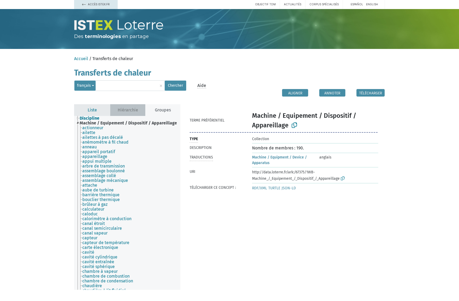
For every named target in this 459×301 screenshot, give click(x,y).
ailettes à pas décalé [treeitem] (102, 137)
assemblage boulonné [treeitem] (103, 171)
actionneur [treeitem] (92, 128)
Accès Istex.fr (98, 4)
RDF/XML (259, 188)
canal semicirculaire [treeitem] (102, 228)
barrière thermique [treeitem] (101, 195)
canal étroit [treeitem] (93, 223)
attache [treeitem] (89, 185)
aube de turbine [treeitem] (98, 190)
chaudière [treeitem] (92, 285)
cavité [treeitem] (88, 252)
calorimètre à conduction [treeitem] (106, 218)
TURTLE (274, 188)
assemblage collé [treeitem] (99, 175)
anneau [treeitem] (89, 147)
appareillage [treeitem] (94, 156)
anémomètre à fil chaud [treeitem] (105, 142)
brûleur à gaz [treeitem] (95, 204)
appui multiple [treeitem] (97, 161)
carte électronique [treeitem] (100, 247)
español (357, 4)
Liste (92, 109)
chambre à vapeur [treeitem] (100, 271)
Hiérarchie (128, 109)
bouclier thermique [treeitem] (101, 199)
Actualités (292, 4)
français (84, 85)
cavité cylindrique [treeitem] (99, 257)
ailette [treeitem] (88, 132)
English (372, 4)
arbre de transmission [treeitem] (103, 166)
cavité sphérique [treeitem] (98, 266)
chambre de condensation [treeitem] (107, 281)
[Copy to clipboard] (294, 125)
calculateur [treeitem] (93, 209)
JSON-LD (289, 188)
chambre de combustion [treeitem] (106, 276)
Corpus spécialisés (324, 4)
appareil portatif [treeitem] (98, 151)
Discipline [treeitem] (89, 118)
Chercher (175, 85)
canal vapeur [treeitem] (95, 233)
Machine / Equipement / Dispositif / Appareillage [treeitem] (128, 123)
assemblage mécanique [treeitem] (105, 180)
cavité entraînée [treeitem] (98, 262)
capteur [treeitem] (89, 238)
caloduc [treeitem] (90, 214)
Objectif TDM (265, 4)
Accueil (81, 58)
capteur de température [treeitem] (105, 242)
